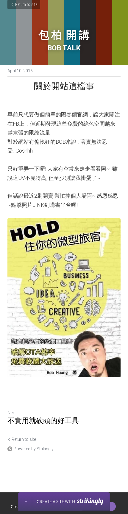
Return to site (26, 4)
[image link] (64, 297)
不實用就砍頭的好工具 (43, 420)
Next (11, 412)
